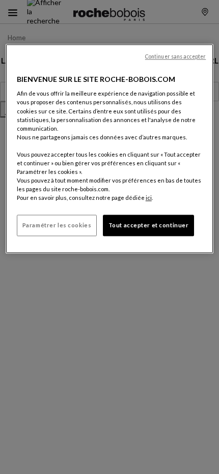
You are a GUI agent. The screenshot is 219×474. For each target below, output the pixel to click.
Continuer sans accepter (175, 56)
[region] (110, 148)
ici (149, 198)
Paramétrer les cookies (57, 225)
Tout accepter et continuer (148, 225)
